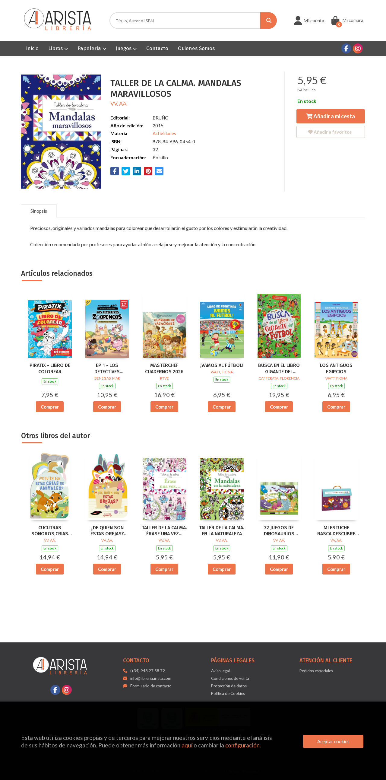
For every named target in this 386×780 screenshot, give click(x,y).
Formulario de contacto (151, 685)
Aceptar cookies (333, 741)
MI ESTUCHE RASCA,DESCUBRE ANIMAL (336, 531)
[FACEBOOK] (346, 48)
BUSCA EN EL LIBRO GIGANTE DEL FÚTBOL (279, 368)
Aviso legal (220, 670)
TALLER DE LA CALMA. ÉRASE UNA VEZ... (164, 531)
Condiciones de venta (230, 678)
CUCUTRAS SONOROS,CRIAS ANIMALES (49, 531)
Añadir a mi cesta (333, 116)
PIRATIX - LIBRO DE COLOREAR (50, 368)
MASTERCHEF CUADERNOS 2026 (164, 368)
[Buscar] (268, 20)
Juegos (124, 48)
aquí (187, 745)
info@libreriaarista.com (150, 678)
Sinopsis (38, 211)
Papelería (90, 48)
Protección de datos (229, 685)
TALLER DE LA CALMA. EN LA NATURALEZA (221, 531)
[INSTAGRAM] (358, 48)
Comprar (50, 406)
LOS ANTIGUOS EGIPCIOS (336, 368)
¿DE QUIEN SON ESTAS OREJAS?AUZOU (107, 531)
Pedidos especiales (316, 670)
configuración (242, 745)
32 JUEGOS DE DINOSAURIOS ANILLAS (279, 531)
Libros (56, 48)
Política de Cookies (228, 693)
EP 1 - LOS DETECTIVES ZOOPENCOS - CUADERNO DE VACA (107, 368)
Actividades (164, 133)
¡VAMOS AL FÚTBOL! (221, 365)
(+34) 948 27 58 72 (147, 670)
